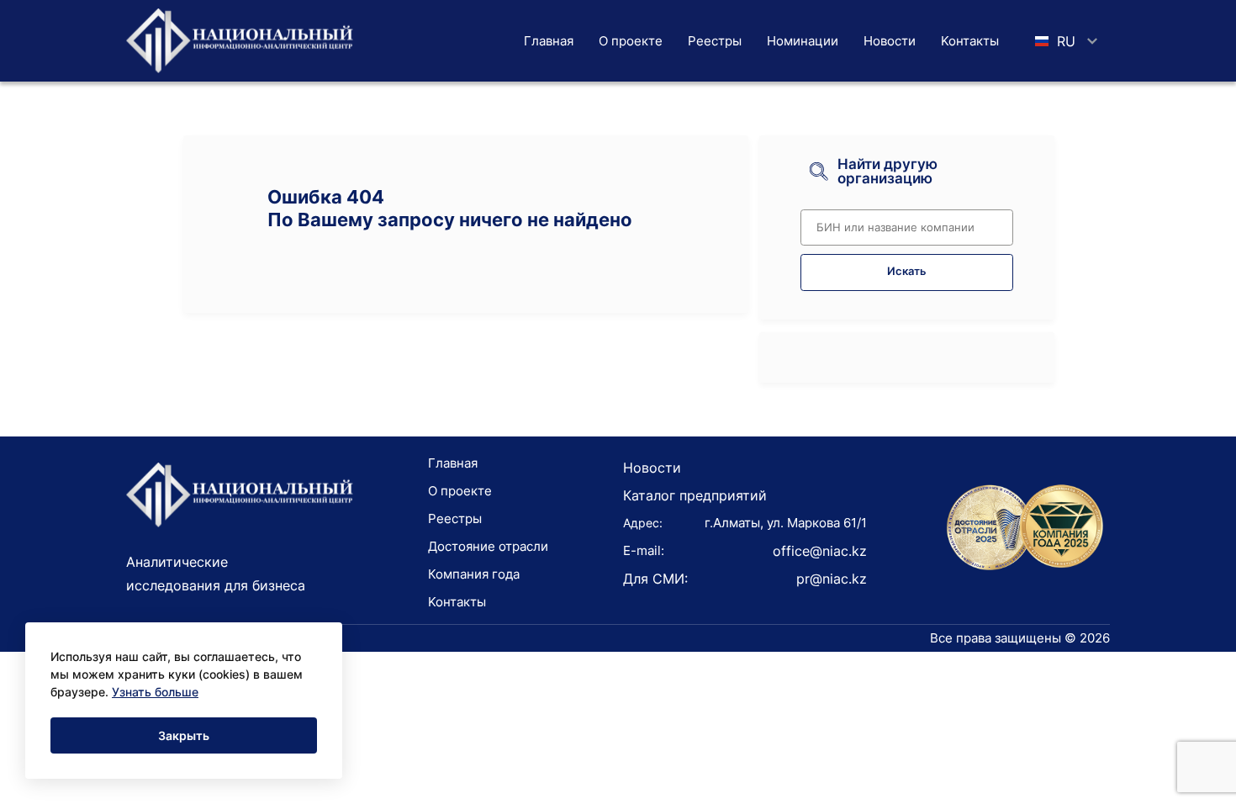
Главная (548, 41)
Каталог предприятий (695, 495)
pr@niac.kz (831, 578)
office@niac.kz (820, 550)
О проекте (631, 41)
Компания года (474, 574)
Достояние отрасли (488, 546)
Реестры (715, 41)
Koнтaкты (970, 41)
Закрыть (183, 735)
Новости (890, 41)
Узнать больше (155, 692)
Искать (907, 271)
